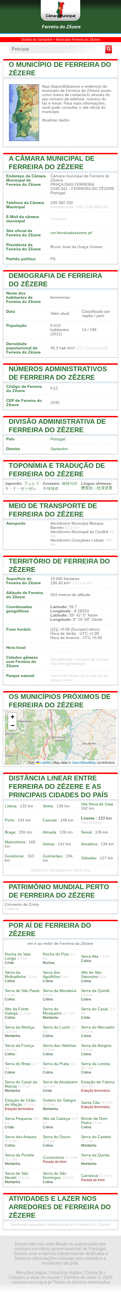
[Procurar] (108, 49)
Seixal (86, 832)
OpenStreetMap (84, 762)
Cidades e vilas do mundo (34, 1277)
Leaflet (45, 762)
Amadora (89, 844)
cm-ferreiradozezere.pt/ (71, 233)
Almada (49, 832)
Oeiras (49, 844)
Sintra (48, 806)
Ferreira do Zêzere (61, 26)
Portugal (57, 439)
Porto (9, 820)
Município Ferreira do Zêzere (78, 40)
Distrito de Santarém (36, 40)
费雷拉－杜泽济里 (97, 488)
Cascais (50, 820)
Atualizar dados (56, 120)
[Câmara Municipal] (60, 10)
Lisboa (11, 806)
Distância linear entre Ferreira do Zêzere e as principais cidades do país (58, 786)
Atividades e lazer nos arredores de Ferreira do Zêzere (60, 1207)
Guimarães (52, 856)
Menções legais (31, 1272)
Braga (10, 832)
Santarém (59, 449)
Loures (88, 818)
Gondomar (14, 856)
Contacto (94, 1272)
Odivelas (89, 858)
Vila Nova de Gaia (97, 804)
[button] (12, 717)
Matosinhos (15, 842)
